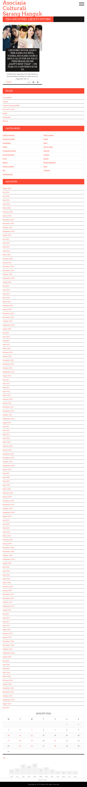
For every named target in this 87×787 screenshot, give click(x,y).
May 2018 (6, 575)
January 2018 (7, 590)
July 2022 (6, 380)
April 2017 (6, 626)
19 (32, 741)
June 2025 (6, 243)
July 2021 (6, 426)
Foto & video (48, 147)
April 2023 (6, 344)
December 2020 (8, 454)
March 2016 (7, 676)
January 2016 (7, 684)
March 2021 (7, 442)
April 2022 (6, 391)
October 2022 (7, 368)
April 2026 (6, 204)
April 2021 (6, 438)
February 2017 (8, 633)
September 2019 (8, 512)
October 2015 (7, 696)
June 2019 (6, 524)
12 (32, 735)
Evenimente (7, 143)
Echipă (5, 113)
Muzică (5, 162)
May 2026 (6, 200)
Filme (45, 143)
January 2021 (7, 450)
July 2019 (6, 520)
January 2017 (7, 637)
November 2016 (8, 645)
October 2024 (7, 274)
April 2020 (6, 485)
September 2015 (8, 700)
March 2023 (7, 348)
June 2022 (6, 384)
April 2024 (6, 298)
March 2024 (7, 302)
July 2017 (6, 614)
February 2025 (8, 259)
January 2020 (7, 497)
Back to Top (42, 780)
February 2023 (8, 352)
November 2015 (8, 692)
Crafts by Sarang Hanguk (11, 105)
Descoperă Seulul (9, 139)
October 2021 (7, 415)
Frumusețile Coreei (9, 151)
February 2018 (8, 587)
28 (55, 746)
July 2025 (6, 239)
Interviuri (47, 151)
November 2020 (8, 458)
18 (20, 741)
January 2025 (7, 263)
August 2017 (7, 610)
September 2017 (8, 606)
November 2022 (8, 364)
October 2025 (7, 227)
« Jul (4, 758)
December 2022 (8, 360)
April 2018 (6, 579)
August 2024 (7, 282)
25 (20, 746)
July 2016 (6, 661)
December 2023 (8, 313)
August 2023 (7, 329)
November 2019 (8, 505)
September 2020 (8, 466)
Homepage (6, 117)
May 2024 (6, 294)
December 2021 (8, 407)
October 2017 (7, 602)
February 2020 (8, 493)
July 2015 (6, 708)
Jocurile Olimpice (8, 155)
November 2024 (8, 270)
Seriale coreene (8, 166)
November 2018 (8, 551)
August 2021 (7, 423)
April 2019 (6, 532)
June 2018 (6, 571)
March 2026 (7, 208)
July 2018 (6, 567)
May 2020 (6, 481)
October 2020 (7, 462)
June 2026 (6, 196)
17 (8, 741)
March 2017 (7, 630)
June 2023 (6, 337)
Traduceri (47, 170)
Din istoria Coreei (8, 109)
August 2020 (7, 469)
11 (20, 735)
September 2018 (8, 559)
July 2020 (6, 473)
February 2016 (8, 680)
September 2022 (8, 372)
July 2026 (6, 192)
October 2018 (7, 555)
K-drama (8, 82)
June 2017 (6, 618)
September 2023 (8, 325)
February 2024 (8, 305)
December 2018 (8, 547)
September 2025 (8, 231)
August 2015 (7, 704)
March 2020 (7, 489)
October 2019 (7, 509)
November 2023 (8, 317)
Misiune (5, 121)
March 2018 (7, 583)
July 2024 (6, 286)
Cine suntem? (7, 98)
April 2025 (6, 251)
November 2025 (8, 223)
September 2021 (8, 419)
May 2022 (6, 387)
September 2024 (8, 278)
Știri (4, 170)
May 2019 (6, 528)
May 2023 (6, 341)
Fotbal (5, 147)
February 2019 (8, 540)
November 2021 (8, 411)
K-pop (5, 159)
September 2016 (8, 653)
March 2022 (7, 395)
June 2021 (6, 430)
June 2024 (6, 290)
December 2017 (8, 594)
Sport (45, 166)
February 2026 (8, 212)
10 (8, 735)
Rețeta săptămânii (50, 162)
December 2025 (8, 220)
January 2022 (7, 403)
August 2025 (7, 235)
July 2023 (6, 333)
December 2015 (8, 688)
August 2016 (7, 657)
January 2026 (7, 216)
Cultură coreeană (8, 135)
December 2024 (8, 266)
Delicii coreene (49, 135)
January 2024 (7, 309)
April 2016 (6, 672)
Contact (5, 102)
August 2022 (7, 376)
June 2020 (6, 477)
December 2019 (8, 501)
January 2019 (7, 544)
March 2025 (7, 255)
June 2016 (6, 665)
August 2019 (7, 516)
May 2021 (6, 434)
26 (32, 746)
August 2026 (7, 188)
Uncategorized (8, 174)
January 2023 (7, 356)
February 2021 (8, 446)
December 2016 (8, 641)
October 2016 (7, 649)
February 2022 (8, 399)
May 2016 (6, 668)
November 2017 (8, 598)
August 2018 (7, 563)
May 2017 (6, 622)
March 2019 (7, 536)
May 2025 (6, 247)
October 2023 (7, 321)
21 (55, 741)
